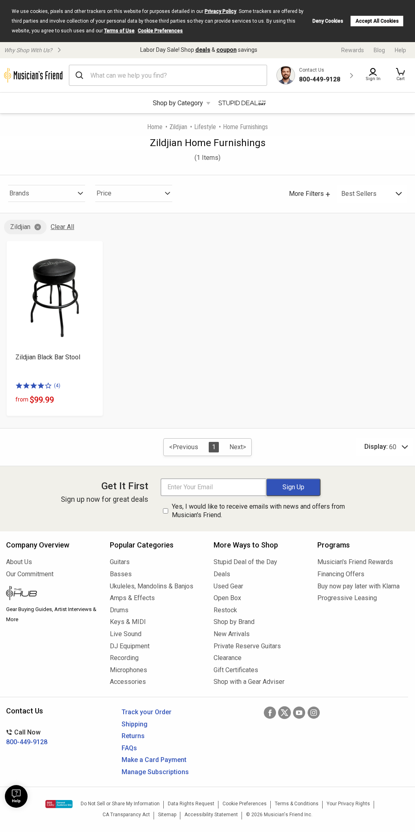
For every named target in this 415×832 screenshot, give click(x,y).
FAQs (129, 748)
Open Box (227, 598)
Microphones (128, 670)
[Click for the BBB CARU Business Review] (59, 804)
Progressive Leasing (347, 598)
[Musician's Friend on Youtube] (299, 712)
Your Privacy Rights (348, 804)
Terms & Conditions (297, 804)
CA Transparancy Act (126, 814)
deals (202, 50)
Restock (225, 610)
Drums (119, 610)
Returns (133, 736)
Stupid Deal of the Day (245, 562)
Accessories (128, 682)
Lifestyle (205, 127)
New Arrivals (232, 634)
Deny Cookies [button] (327, 21)
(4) (57, 385)
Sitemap (167, 814)
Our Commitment (29, 574)
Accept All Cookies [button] (377, 21)
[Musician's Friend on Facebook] (270, 712)
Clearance (228, 658)
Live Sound (125, 634)
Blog (379, 50)
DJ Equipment (130, 646)
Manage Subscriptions (155, 772)
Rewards (352, 50)
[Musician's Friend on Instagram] (313, 712)
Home (155, 127)
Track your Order (146, 712)
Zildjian (178, 127)
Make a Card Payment (154, 760)
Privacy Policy (220, 11)
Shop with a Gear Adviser (249, 682)
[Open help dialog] (16, 796)
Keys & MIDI (128, 622)
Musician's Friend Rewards (355, 562)
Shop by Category (178, 103)
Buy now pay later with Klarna (358, 586)
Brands (19, 193)
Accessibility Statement (211, 814)
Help (400, 50)
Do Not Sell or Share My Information (120, 804)
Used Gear (228, 586)
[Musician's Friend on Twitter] (284, 712)
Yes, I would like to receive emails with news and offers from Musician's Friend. (258, 511)
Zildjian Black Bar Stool (47, 357)
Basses (121, 574)
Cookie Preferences (160, 31)
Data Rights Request (191, 804)
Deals (222, 574)
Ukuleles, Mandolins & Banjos (151, 586)
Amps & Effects (132, 598)
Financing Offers (340, 574)
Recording (124, 658)
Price (103, 193)
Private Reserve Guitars (247, 646)
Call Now (26, 737)
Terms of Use (119, 31)
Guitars (120, 562)
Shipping (135, 724)
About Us (19, 562)
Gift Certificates (236, 670)
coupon (226, 50)
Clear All (62, 227)
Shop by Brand (234, 622)
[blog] (52, 594)
